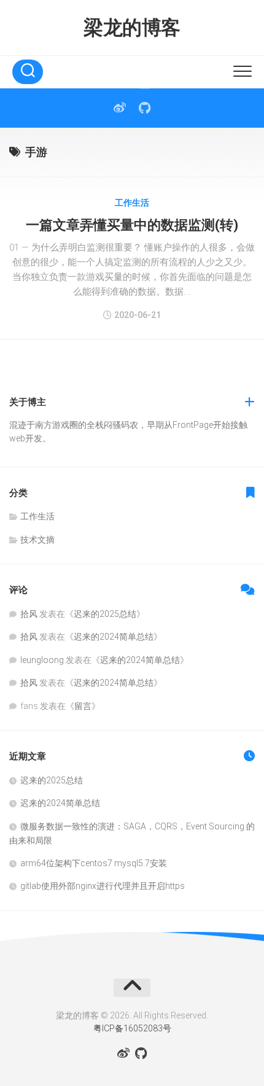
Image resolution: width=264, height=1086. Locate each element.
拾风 (28, 614)
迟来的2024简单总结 (113, 637)
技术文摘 (37, 540)
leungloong (42, 660)
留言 (82, 706)
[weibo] (119, 108)
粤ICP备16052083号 (132, 1028)
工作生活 (132, 203)
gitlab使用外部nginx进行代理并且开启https (102, 886)
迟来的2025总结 (105, 614)
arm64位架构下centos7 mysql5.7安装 (93, 863)
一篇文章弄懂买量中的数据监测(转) (132, 225)
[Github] (144, 108)
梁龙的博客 (132, 27)
